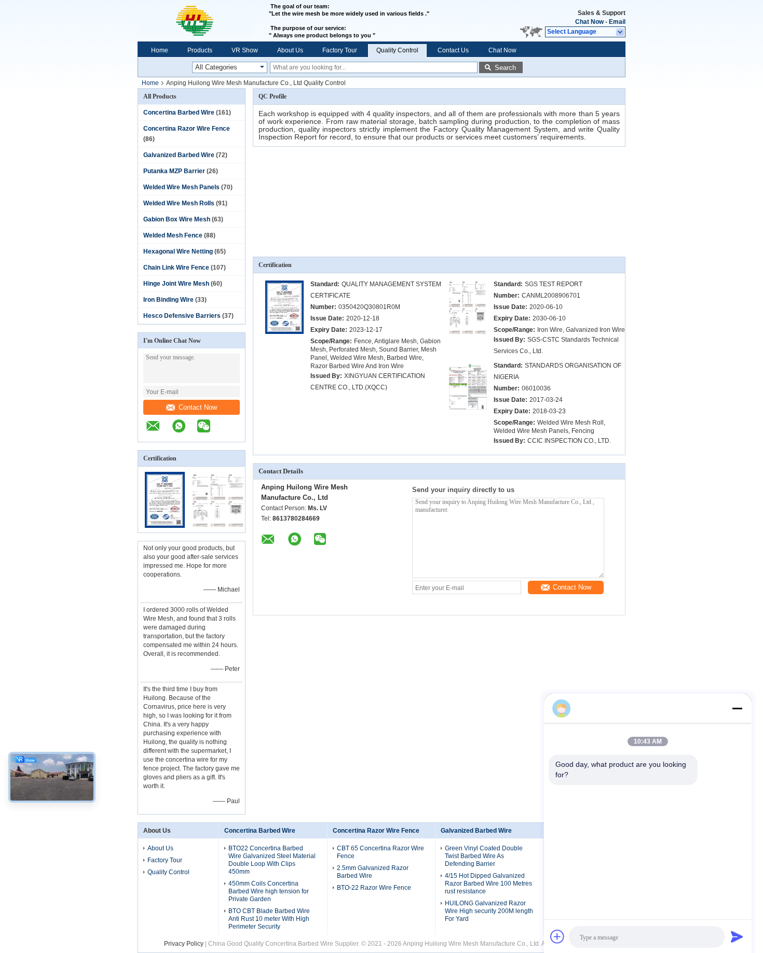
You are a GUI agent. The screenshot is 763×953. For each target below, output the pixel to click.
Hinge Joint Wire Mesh (176, 283)
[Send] (737, 936)
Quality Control (397, 50)
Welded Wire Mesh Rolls (178, 203)
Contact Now (198, 407)
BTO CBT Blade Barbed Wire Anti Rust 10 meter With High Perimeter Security (269, 918)
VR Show (244, 50)
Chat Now (589, 21)
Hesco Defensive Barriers (182, 315)
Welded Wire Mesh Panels (181, 187)
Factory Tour (339, 50)
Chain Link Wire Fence (176, 267)
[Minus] (737, 708)
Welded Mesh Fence (172, 235)
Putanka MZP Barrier (174, 171)
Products (199, 50)
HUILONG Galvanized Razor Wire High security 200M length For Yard (489, 911)
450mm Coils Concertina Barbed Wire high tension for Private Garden (268, 891)
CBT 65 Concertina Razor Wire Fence (380, 852)
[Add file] (557, 936)
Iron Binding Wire (168, 299)
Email (617, 21)
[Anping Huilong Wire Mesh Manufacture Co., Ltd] (203, 20)
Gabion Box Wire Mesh (176, 219)
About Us (290, 50)
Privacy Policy (183, 943)
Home (159, 50)
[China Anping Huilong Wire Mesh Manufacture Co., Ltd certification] (165, 525)
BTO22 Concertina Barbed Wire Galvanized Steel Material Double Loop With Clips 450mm (272, 860)
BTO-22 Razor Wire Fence (374, 887)
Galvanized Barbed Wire (178, 155)
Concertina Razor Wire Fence (186, 128)
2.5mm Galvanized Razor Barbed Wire (372, 871)
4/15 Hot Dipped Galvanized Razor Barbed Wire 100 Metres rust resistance (488, 883)
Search (505, 68)
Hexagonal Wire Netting (178, 251)
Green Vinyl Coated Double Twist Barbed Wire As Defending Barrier (484, 856)
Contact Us (453, 50)
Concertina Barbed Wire (178, 112)
